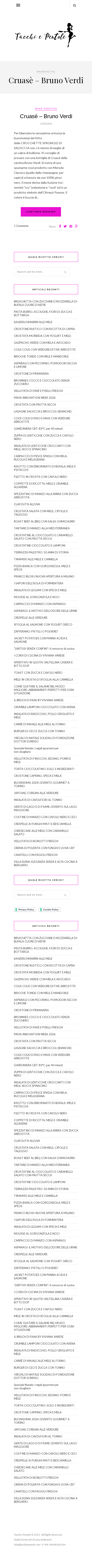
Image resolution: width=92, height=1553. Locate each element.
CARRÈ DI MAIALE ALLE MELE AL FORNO (39, 724)
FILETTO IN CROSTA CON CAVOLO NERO (40, 476)
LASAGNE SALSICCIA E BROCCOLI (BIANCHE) (42, 411)
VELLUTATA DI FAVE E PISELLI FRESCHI (38, 390)
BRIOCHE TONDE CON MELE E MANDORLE (41, 356)
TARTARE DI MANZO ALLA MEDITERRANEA (42, 528)
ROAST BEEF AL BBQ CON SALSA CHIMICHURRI (44, 521)
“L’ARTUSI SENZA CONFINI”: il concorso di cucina (44, 648)
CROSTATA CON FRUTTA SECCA (35, 404)
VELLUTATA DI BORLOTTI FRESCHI (36, 841)
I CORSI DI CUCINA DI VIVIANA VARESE (39, 655)
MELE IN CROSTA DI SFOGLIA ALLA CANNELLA (43, 679)
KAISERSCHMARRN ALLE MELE (33, 322)
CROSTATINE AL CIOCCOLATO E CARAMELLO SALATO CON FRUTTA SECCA (43, 536)
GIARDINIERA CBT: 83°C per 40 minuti (38, 428)
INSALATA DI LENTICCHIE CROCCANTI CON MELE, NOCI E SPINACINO (42, 447)
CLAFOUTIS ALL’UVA (27, 504)
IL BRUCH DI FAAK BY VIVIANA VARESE (39, 700)
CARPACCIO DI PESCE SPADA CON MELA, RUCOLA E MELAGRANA (40, 457)
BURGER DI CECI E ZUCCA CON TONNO (39, 731)
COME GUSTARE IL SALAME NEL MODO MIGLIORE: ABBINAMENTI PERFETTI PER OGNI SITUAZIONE (44, 690)
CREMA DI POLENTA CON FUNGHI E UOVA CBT (44, 848)
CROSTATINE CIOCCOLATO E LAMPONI (39, 545)
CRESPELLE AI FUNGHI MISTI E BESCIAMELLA (42, 824)
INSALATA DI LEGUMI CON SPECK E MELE (40, 590)
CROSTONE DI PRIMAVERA (31, 373)
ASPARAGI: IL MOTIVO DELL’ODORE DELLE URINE (45, 610)
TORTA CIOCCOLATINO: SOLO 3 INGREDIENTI (44, 769)
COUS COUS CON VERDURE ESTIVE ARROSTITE (45, 349)
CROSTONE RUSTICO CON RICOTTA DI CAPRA (44, 329)
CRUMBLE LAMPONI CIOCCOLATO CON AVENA (44, 707)
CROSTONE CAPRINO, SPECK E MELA (38, 775)
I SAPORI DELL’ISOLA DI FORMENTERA (38, 583)
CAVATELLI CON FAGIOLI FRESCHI (36, 855)
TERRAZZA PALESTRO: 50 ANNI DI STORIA (41, 552)
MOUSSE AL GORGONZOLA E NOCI (36, 597)
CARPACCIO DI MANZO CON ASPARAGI (40, 604)
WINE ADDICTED (46, 108)
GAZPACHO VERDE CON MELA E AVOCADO (42, 342)
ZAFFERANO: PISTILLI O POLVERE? (36, 631)
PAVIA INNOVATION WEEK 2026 (35, 397)
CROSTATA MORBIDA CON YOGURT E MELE (42, 335)
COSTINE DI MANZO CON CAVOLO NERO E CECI (45, 817)
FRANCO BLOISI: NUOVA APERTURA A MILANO (44, 576)
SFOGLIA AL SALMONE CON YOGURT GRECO (43, 624)
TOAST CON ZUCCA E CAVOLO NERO (38, 672)
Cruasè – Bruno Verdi (46, 116)
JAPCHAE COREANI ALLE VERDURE (36, 793)
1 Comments (21, 226)
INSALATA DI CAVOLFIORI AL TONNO (38, 800)
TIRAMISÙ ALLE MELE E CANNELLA (36, 559)
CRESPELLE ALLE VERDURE (30, 617)
